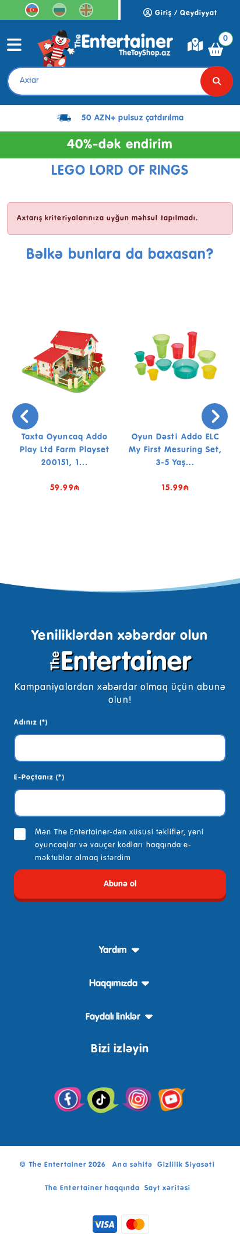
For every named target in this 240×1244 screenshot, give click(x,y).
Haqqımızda (113, 984)
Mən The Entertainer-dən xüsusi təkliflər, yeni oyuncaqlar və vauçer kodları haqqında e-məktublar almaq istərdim (119, 845)
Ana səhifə (132, 1165)
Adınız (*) (31, 722)
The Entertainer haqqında (92, 1188)
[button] (102, 543)
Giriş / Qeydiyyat (185, 13)
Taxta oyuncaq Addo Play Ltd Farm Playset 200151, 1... (65, 450)
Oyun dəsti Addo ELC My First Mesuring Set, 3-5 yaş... (176, 450)
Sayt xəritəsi (167, 1188)
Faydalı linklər (113, 1017)
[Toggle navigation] (14, 49)
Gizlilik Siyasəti (186, 1165)
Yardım (113, 950)
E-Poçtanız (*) (39, 777)
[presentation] (25, 416)
